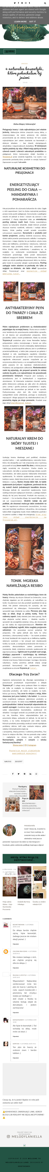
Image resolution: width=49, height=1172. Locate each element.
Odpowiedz (16, 944)
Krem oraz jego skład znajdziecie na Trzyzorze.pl (24, 517)
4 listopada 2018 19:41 (28, 1044)
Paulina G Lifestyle (20, 975)
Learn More (20, 21)
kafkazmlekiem (18, 1020)
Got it (32, 21)
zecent (18, 761)
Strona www (18, 745)
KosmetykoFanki (18, 925)
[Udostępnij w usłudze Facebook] (13, 774)
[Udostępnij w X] (19, 774)
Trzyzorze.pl (7, 157)
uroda (24, 64)
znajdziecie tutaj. (21, 403)
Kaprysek (16, 1044)
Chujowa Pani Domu (20, 951)
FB (26, 745)
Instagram (32, 745)
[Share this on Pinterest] (24, 774)
